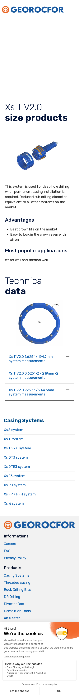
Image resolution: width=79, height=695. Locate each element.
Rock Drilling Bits (17, 590)
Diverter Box (14, 604)
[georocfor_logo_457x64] (39, 529)
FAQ (7, 551)
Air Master (12, 618)
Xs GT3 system (16, 457)
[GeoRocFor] (32, 9)
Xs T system (13, 439)
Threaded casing (17, 582)
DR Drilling (12, 597)
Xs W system (14, 503)
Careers (10, 544)
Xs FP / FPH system (20, 494)
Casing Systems (16, 575)
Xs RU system (15, 485)
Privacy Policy (15, 558)
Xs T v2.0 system (17, 448)
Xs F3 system (14, 476)
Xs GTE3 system (17, 467)
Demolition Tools (17, 611)
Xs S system (13, 430)
